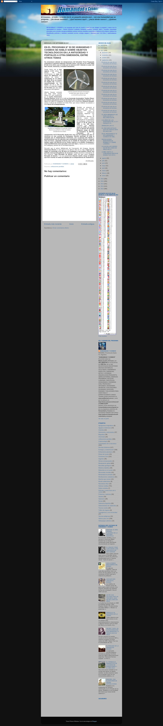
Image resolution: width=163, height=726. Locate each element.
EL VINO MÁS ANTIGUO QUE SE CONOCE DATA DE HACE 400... (110, 129)
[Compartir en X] (83, 164)
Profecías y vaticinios (104, 494)
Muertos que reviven (104, 479)
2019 (102, 45)
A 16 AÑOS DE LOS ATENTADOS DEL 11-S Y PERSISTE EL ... (110, 121)
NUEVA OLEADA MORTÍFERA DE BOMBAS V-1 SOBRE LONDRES (109, 142)
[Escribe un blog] (81, 164)
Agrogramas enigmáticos (105, 425)
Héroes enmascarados (105, 461)
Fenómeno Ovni (103, 456)
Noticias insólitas (103, 486)
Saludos (100, 496)
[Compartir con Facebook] (84, 164)
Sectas (100, 501)
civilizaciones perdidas (57, 166)
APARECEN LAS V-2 (108, 125)
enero (104, 175)
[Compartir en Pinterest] (86, 164)
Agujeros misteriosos (104, 428)
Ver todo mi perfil (103, 418)
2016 (102, 178)
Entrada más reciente (53, 224)
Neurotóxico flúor (103, 483)
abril (103, 168)
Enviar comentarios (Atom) (61, 228)
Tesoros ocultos (103, 508)
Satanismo (101, 499)
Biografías (101, 434)
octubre (104, 57)
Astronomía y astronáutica (106, 432)
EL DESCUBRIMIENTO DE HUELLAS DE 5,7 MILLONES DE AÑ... (110, 116)
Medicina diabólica (104, 468)
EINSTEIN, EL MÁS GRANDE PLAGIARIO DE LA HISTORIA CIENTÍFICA (112, 533)
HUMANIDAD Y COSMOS (108, 351)
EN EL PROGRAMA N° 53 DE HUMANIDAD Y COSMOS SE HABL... (109, 135)
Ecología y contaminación (106, 449)
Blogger (94, 721)
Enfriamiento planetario (105, 452)
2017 (102, 50)
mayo (104, 165)
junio (103, 163)
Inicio (71, 224)
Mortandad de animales (105, 474)
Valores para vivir (103, 518)
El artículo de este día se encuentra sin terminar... (110, 63)
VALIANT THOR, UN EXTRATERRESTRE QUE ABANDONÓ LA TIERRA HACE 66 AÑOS (112, 631)
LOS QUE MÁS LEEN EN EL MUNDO (110, 580)
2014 (102, 183)
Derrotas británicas (104, 447)
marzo (104, 170)
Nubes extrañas (103, 488)
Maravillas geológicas (104, 465)
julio (103, 160)
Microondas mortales (104, 472)
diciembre (105, 52)
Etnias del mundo (103, 454)
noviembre (105, 55)
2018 (102, 48)
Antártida (101, 430)
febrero (104, 173)
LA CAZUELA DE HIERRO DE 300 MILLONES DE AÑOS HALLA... (109, 148)
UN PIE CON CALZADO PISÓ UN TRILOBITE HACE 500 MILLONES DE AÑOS (112, 598)
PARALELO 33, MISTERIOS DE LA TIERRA (112, 614)
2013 (102, 186)
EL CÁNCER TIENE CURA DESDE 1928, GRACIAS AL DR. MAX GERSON (112, 550)
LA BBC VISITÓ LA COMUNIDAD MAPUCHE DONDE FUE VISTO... (110, 153)
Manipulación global (104, 463)
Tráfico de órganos (104, 510)
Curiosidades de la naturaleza (107, 443)
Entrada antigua (87, 224)
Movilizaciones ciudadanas (106, 477)
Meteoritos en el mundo (105, 470)
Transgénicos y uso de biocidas (107, 512)
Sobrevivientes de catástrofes (107, 505)
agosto (104, 158)
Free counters (102, 336)
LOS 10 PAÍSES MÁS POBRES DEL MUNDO (112, 565)
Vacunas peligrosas (104, 516)
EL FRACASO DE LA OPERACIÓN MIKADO (112, 647)
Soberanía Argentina (104, 503)
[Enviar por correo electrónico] (79, 164)
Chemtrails (101, 437)
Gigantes (101, 459)
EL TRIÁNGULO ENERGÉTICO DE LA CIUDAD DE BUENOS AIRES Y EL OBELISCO (111, 665)
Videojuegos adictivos (104, 521)
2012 (102, 188)
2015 (102, 181)
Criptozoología (102, 441)
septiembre (105, 60)
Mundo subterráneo (104, 481)
